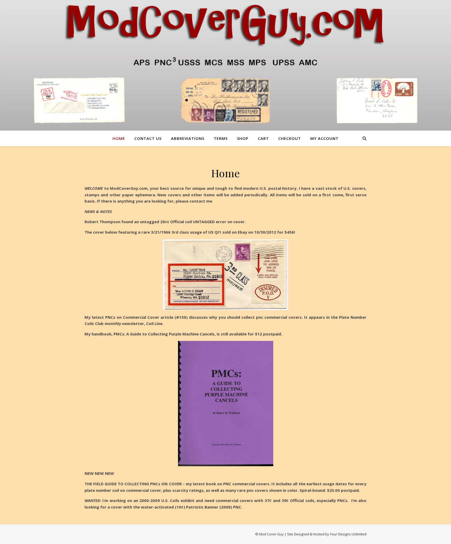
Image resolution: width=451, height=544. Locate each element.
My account (324, 138)
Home (118, 138)
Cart (263, 138)
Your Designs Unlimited (348, 534)
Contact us (148, 138)
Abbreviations (187, 138)
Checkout (289, 138)
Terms (221, 138)
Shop (242, 138)
